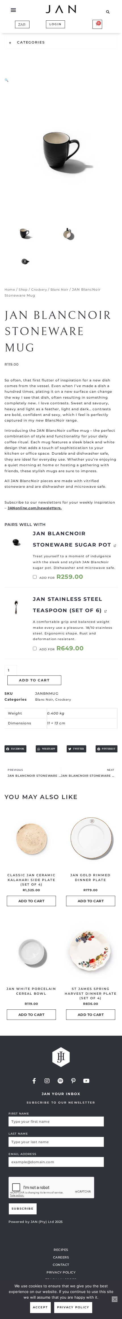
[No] (115, 1299)
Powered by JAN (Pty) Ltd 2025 (36, 1222)
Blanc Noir (59, 290)
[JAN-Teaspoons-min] (16, 607)
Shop (23, 290)
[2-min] (16, 542)
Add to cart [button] (31, 901)
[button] (13, 10)
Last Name (18, 1133)
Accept (40, 1307)
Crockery (39, 290)
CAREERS (61, 1257)
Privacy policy (73, 1307)
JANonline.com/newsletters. (35, 508)
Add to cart (34, 680)
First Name (19, 1113)
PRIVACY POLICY (61, 1272)
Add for (60, 578)
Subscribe (23, 1208)
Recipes (61, 1250)
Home (10, 290)
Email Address (22, 1154)
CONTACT (61, 1265)
